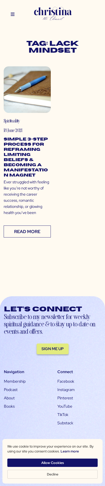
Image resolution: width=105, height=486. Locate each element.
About (9, 398)
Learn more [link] (70, 451)
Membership (15, 381)
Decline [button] (52, 474)
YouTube (64, 406)
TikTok (62, 414)
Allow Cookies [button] (52, 463)
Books (9, 406)
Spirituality (12, 121)
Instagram (66, 389)
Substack (65, 423)
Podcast (11, 389)
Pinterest (65, 398)
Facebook (65, 381)
